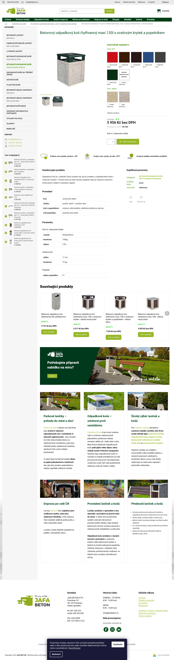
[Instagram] (112, 629)
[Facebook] (106, 629)
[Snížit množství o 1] (115, 143)
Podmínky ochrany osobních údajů (153, 611)
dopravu (53, 511)
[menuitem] (8, 20)
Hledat (109, 11)
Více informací (74, 648)
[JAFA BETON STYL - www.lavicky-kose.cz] (33, 600)
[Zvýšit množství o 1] (115, 140)
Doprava (117, 2)
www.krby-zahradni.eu (112, 623)
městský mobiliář (142, 428)
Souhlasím (117, 644)
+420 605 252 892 (15, 146)
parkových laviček (156, 434)
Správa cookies (145, 616)
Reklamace (141, 2)
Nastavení (56, 654)
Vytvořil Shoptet (163, 655)
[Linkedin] (118, 629)
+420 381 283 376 (15, 143)
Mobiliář (11, 129)
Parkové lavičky (50, 428)
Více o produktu (49, 332)
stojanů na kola (155, 437)
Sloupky (10, 124)
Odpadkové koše (94, 432)
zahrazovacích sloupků (153, 443)
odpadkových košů (139, 437)
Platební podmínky (129, 2)
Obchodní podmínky (147, 613)
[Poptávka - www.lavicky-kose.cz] (104, 366)
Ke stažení (151, 2)
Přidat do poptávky (129, 142)
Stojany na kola (14, 118)
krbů (139, 443)
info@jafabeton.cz (15, 139)
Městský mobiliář (129, 644)
